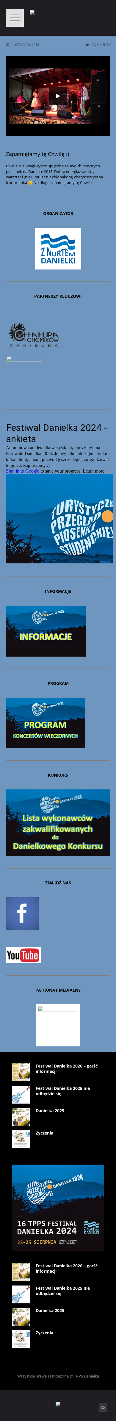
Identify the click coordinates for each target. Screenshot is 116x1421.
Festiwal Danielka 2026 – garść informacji (67, 1068)
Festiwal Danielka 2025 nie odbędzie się (63, 1090)
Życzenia (44, 1133)
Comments (100, 44)
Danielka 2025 (50, 1110)
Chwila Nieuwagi (20, 166)
